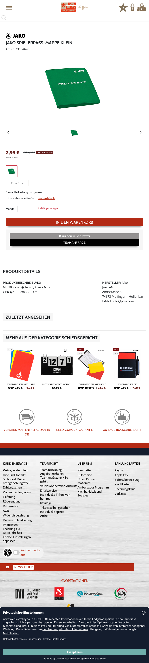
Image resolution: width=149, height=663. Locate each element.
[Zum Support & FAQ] (123, 7)
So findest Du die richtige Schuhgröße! (16, 481)
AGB (6, 511)
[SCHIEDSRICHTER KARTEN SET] (92, 370)
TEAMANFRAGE (74, 242)
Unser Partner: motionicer (86, 481)
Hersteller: (111, 282)
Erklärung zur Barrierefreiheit (12, 531)
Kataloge (46, 503)
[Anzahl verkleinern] (20, 209)
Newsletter (84, 470)
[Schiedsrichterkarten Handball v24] (21, 370)
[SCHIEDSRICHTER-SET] (127, 370)
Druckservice (48, 490)
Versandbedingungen (17, 492)
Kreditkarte (122, 484)
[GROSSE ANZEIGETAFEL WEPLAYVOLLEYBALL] (57, 370)
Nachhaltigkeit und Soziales (89, 493)
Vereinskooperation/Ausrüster (59, 486)
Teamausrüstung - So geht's (54, 479)
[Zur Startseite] (74, 7)
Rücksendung (11, 501)
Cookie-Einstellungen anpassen (17, 539)
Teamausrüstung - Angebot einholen (52, 471)
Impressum (10, 525)
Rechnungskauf (125, 489)
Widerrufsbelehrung (16, 515)
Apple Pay (121, 475)
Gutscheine (84, 475)
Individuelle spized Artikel (52, 513)
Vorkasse (120, 494)
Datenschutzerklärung (17, 520)
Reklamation (11, 506)
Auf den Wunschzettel (76, 236)
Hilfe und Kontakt (14, 475)
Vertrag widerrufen (15, 470)
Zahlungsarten (12, 487)
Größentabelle (46, 198)
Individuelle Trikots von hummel (55, 496)
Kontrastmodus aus (31, 552)
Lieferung (9, 497)
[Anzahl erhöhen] (32, 209)
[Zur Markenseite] (15, 36)
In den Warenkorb (74, 222)
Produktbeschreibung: (22, 282)
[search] (74, 18)
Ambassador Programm (93, 487)
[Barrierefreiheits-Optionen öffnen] (8, 552)
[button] (9, 7)
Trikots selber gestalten (55, 507)
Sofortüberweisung (127, 480)
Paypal (119, 470)
